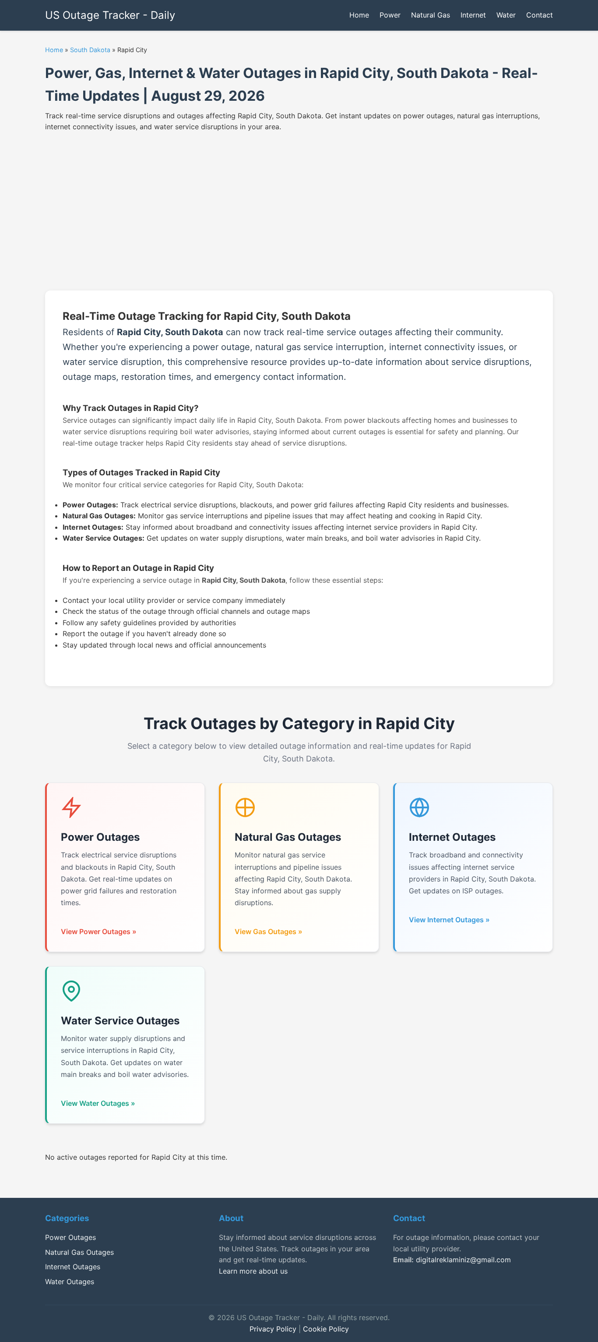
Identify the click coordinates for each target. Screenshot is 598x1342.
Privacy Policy (273, 1328)
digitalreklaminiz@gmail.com (463, 1259)
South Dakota (90, 49)
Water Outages (69, 1281)
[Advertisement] (299, 208)
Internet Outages (72, 1266)
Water (506, 15)
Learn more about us (253, 1271)
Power (390, 15)
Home (359, 15)
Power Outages (70, 1237)
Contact (539, 15)
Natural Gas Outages (79, 1252)
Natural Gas (430, 15)
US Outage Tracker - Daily (110, 15)
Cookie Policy (326, 1328)
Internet (473, 15)
